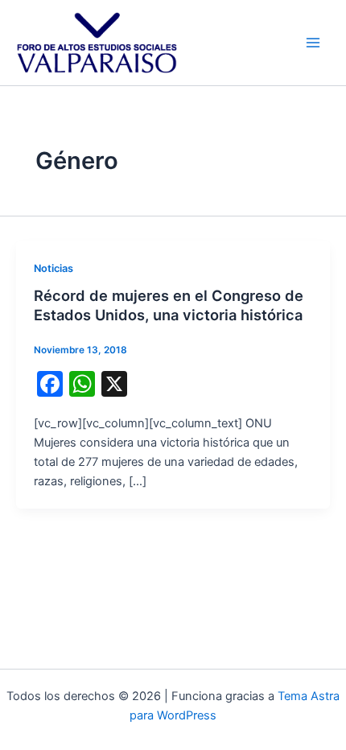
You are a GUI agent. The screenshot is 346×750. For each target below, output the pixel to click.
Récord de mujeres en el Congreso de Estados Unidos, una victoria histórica (168, 304)
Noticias (53, 268)
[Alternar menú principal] (313, 43)
